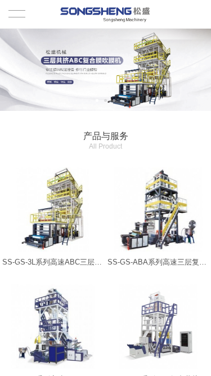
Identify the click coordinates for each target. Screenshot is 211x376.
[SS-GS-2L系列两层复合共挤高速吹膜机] (158, 326)
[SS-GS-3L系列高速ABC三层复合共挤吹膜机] (53, 209)
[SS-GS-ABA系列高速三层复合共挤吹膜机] (158, 209)
